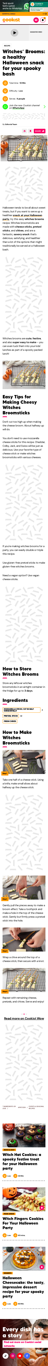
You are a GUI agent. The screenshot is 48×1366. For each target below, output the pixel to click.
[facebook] (27, 1356)
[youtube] (20, 1356)
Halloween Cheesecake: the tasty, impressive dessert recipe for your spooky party (23, 1287)
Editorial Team (11, 124)
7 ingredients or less (9, 1107)
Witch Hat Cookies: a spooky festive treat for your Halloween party (22, 1161)
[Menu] (36, 20)
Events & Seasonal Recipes (36, 1107)
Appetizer (22, 1107)
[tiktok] (5, 1356)
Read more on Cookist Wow (24, 1018)
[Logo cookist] (11, 20)
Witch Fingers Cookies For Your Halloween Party (23, 1223)
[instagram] (13, 1356)
